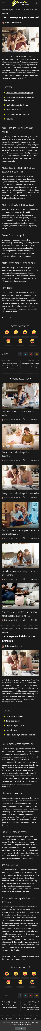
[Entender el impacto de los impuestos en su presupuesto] (20, 555)
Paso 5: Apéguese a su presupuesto (17, 114)
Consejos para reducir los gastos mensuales (20, 493)
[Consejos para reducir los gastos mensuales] (20, 477)
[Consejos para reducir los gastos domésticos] (20, 437)
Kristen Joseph (9, 22)
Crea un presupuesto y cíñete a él (16, 716)
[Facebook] (20, 354)
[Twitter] (26, 354)
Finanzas (5, 13)
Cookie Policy (26, 1024)
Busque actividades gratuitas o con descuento (21, 735)
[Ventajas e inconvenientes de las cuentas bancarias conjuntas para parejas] (20, 596)
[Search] (37, 3)
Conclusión (9, 119)
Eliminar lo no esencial (12, 721)
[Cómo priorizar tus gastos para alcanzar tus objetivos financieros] (20, 515)
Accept (20, 1028)
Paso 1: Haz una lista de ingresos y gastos (19, 93)
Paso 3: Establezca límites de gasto (17, 105)
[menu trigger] (4, 3)
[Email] (36, 354)
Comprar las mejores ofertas (15, 726)
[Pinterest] (31, 354)
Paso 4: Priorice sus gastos (14, 110)
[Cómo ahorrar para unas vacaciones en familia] (20, 396)
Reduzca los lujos (11, 730)
